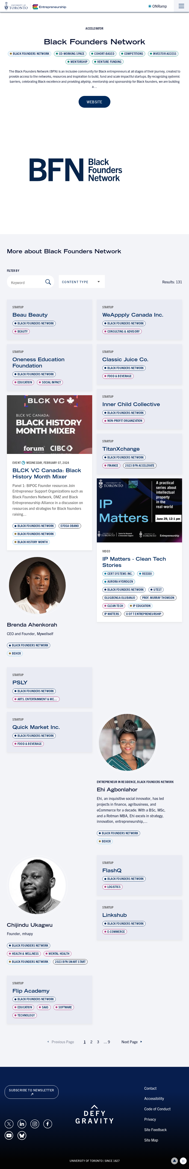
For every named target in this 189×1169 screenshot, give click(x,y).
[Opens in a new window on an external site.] (9, 1123)
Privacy (150, 1119)
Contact (150, 1088)
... (107, 1041)
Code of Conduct (157, 1108)
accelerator (94, 28)
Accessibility (154, 1098)
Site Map (151, 1140)
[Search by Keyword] (48, 282)
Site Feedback (155, 1129)
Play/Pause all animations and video (183, 1160)
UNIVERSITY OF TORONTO (86, 1160)
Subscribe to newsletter (31, 1090)
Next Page (129, 1041)
